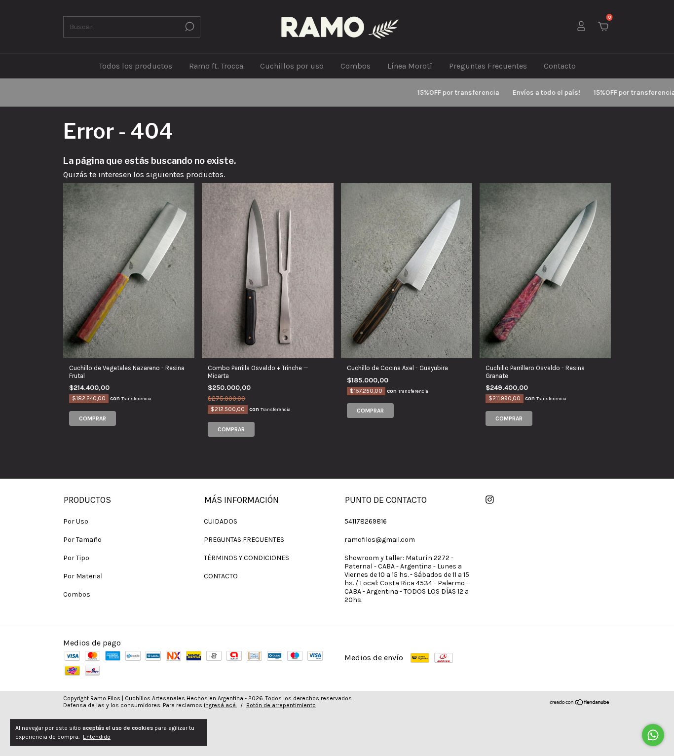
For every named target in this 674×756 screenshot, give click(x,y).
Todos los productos (135, 66)
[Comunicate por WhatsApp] (653, 735)
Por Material (83, 576)
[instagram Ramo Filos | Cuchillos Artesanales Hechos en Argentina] (489, 499)
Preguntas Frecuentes (488, 66)
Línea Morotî (409, 66)
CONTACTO (221, 576)
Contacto (560, 66)
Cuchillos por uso (292, 66)
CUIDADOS (220, 521)
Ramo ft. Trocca (216, 66)
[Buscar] (189, 27)
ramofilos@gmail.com (379, 539)
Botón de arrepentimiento (281, 705)
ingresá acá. (220, 705)
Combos (355, 66)
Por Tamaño (82, 539)
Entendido (97, 736)
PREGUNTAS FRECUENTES (244, 539)
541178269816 (365, 521)
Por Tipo (76, 558)
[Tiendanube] (580, 703)
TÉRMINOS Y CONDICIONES (246, 558)
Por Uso (75, 521)
